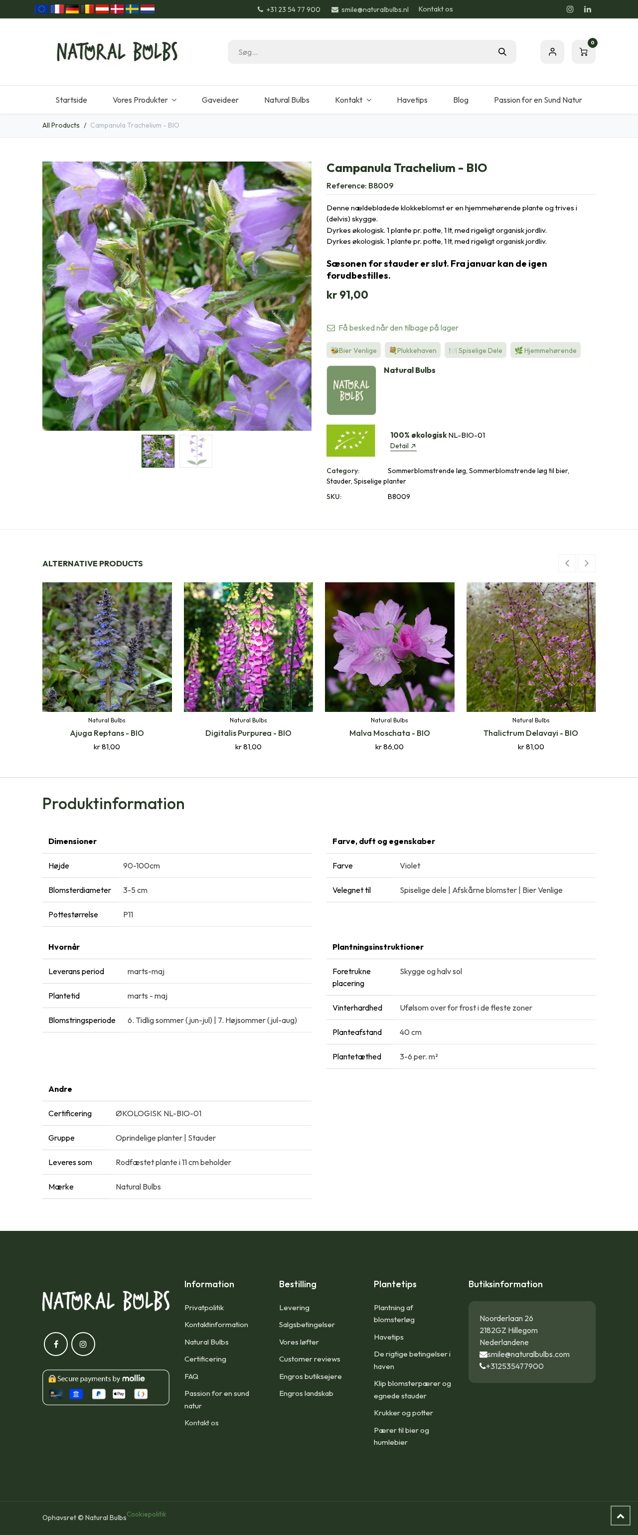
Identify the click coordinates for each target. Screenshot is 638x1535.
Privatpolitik (204, 1307)
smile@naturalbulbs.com (528, 1354)
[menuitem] (71, 100)
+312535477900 (515, 1366)
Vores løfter (299, 1342)
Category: (342, 470)
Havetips (389, 1337)
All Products (61, 125)
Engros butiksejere (310, 1376)
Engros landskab (306, 1393)
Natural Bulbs (206, 1342)
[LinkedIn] (588, 9)
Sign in (552, 52)
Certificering (205, 1359)
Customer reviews (309, 1359)
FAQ (191, 1376)
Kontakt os (436, 8)
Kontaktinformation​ (216, 1324)
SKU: (333, 496)
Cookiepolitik (146, 1514)
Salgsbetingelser (307, 1324)
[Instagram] (570, 9)
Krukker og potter (403, 1412)
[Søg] (502, 52)
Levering (294, 1307)
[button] (55, 296)
